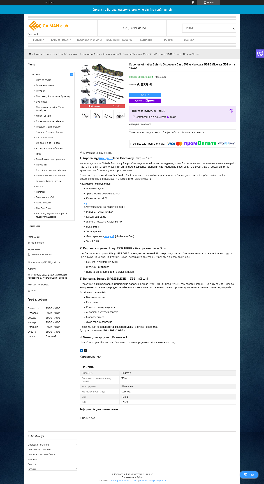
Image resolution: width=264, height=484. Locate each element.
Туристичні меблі (45, 197)
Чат (251, 474)
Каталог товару (61, 39)
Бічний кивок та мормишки (50, 159)
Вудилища (41, 101)
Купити (145, 94)
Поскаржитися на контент (124, 480)
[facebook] (81, 351)
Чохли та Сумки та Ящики (49, 132)
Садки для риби (44, 137)
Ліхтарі (39, 186)
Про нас (168, 39)
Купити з (140, 100)
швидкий (109, 236)
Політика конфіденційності (41, 454)
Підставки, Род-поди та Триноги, (53, 96)
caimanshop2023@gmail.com (46, 262)
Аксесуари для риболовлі (49, 148)
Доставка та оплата (89, 39)
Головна (38, 39)
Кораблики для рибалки (48, 126)
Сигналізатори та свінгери (50, 121)
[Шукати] (233, 28)
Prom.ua (149, 474)
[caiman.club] (48, 26)
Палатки (40, 191)
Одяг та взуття (43, 80)
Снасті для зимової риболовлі (52, 170)
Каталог (36, 74)
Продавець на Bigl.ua (132, 477)
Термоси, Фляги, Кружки (48, 181)
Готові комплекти (68, 54)
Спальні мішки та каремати (50, 175)
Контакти (146, 39)
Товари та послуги (44, 54)
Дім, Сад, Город (44, 208)
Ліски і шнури (43, 115)
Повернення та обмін (119, 39)
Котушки (40, 90)
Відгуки (189, 39)
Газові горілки (43, 202)
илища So (106, 158)
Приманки (41, 164)
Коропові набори (90, 54)
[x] (85, 351)
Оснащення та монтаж (48, 143)
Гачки (39, 154)
